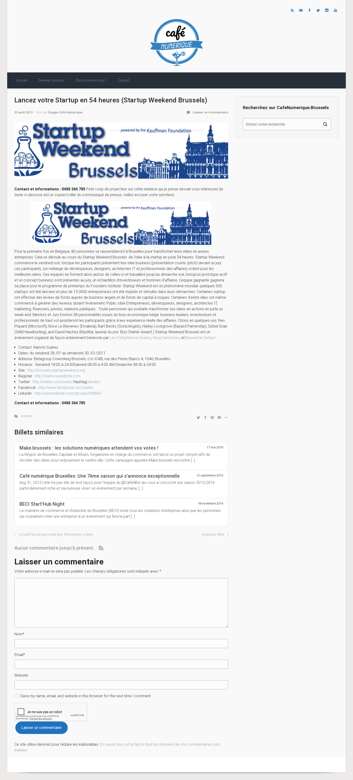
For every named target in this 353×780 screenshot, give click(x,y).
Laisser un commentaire (210, 112)
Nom (19, 634)
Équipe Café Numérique (65, 112)
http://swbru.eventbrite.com (57, 376)
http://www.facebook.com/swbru (66, 387)
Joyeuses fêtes (213, 535)
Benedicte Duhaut (200, 337)
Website (21, 675)
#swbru (94, 382)
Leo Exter (118, 337)
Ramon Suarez (138, 337)
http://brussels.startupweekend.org (56, 370)
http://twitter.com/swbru (52, 382)
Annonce (26, 416)
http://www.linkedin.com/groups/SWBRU (67, 393)
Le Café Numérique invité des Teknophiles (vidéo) (55, 535)
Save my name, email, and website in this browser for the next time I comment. (85, 696)
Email (19, 654)
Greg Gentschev (166, 337)
